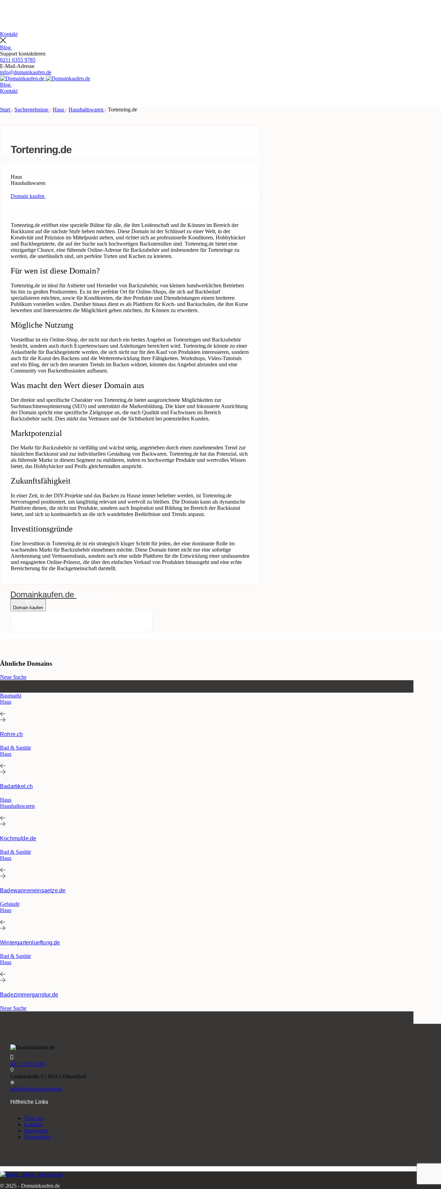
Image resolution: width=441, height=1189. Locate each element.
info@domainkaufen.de (25, 72)
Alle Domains (91, 595)
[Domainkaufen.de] (23, 78)
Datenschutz (37, 1137)
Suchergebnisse (32, 109)
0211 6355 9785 (17, 60)
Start (5, 109)
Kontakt (33, 1124)
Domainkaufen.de (43, 594)
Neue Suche (13, 677)
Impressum (36, 1130)
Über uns (34, 1118)
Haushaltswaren (87, 109)
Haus (59, 109)
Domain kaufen (28, 607)
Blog (6, 47)
